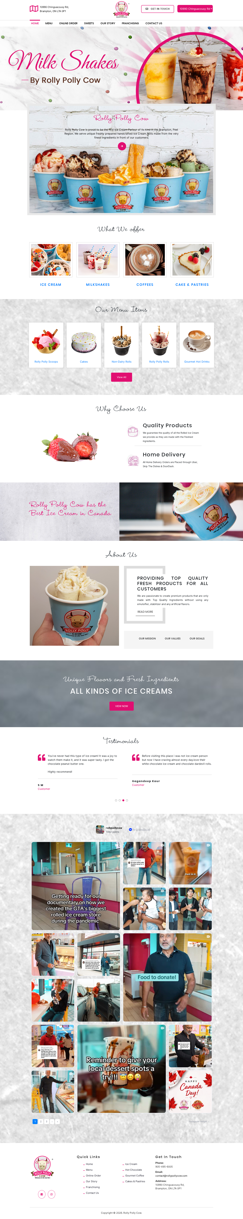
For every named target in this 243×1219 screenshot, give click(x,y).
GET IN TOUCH (159, 9)
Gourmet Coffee (134, 1175)
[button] (4, 68)
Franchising (130, 23)
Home (35, 23)
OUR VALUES (173, 638)
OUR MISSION (147, 638)
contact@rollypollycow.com (171, 1175)
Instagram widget (198, 1121)
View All (121, 377)
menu (49, 23)
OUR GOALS (197, 638)
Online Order (68, 23)
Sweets (89, 23)
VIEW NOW (121, 706)
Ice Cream (131, 1164)
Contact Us (153, 23)
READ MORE (145, 611)
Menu (89, 1169)
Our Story (108, 23)
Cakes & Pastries (135, 1181)
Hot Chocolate (133, 1169)
